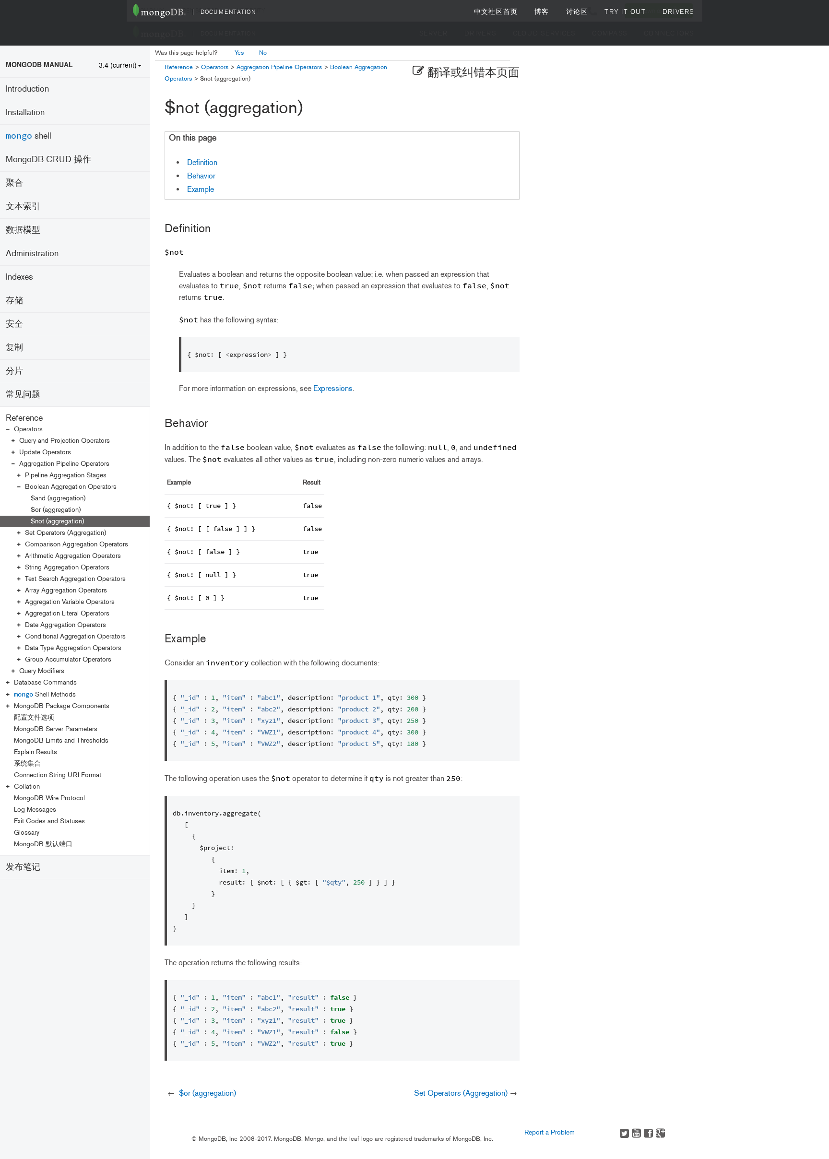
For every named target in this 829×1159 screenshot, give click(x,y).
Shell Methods (45, 694)
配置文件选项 (34, 717)
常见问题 (23, 394)
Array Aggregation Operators (66, 590)
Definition (202, 162)
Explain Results (35, 752)
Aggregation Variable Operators (70, 602)
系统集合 (27, 763)
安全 (14, 324)
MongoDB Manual (39, 64)
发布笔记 (23, 867)
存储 (14, 300)
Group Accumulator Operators (68, 659)
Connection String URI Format (57, 775)
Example (200, 189)
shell (28, 135)
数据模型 (23, 230)
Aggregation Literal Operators (67, 613)
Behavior (201, 175)
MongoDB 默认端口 (43, 844)
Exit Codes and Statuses (49, 821)
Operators (28, 429)
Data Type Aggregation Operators (73, 648)
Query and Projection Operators (64, 441)
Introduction (27, 88)
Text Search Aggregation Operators (75, 579)
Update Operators (45, 452)
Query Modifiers (41, 671)
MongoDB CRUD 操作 (48, 159)
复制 (14, 347)
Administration (32, 253)
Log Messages (35, 809)
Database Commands (45, 682)
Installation (25, 112)
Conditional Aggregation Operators (75, 636)
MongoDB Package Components (61, 706)
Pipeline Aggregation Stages (66, 475)
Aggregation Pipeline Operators (64, 464)
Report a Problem (549, 1132)
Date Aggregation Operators (65, 625)
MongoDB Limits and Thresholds (61, 740)
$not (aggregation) (57, 521)
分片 (14, 371)
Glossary (26, 832)
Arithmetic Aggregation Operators (73, 556)
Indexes (19, 277)
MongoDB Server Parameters (55, 729)
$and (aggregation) (58, 498)
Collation (27, 786)
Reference (24, 418)
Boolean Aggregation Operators (71, 487)
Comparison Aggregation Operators (76, 544)
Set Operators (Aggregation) (65, 533)
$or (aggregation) (56, 510)
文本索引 (23, 206)
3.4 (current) (118, 65)
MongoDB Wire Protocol (49, 798)
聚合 (14, 182)
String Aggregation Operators (67, 567)
